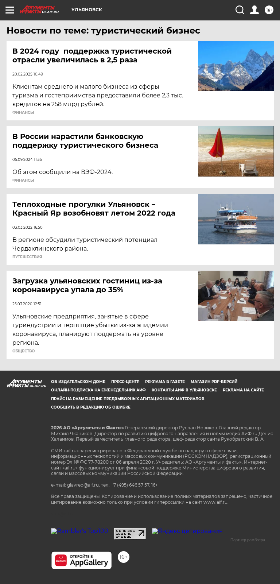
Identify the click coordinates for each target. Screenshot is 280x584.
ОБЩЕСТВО (23, 351)
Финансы (23, 113)
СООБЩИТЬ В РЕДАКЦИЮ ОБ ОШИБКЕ (91, 407)
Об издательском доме (78, 381)
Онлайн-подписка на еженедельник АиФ (98, 390)
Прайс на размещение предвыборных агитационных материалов (128, 399)
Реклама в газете (165, 381)
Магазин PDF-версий (214, 381)
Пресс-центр (125, 381)
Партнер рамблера (247, 540)
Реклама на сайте (243, 390)
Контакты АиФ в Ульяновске (184, 390)
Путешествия (27, 257)
